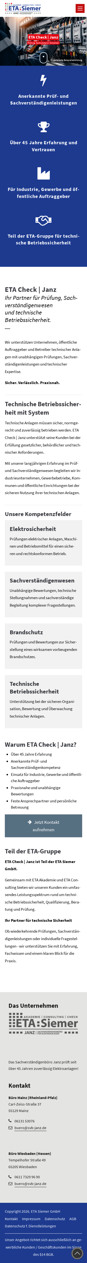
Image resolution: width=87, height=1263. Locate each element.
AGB (72, 1218)
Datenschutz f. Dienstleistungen (30, 1226)
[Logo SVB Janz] (23, 8)
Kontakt (11, 1218)
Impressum (31, 1218)
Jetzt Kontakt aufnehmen (46, 825)
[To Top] (77, 1253)
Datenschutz (55, 1218)
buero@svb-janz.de (30, 1127)
